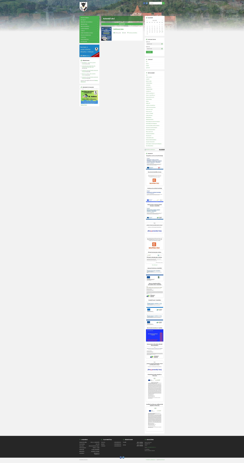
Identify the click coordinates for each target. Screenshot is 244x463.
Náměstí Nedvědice (149, 119)
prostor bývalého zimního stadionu (152, 125)
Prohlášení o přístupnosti (150, 459)
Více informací (154, 265)
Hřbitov (147, 101)
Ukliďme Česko (84, 105)
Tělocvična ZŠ (148, 135)
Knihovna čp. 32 (149, 111)
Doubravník (148, 85)
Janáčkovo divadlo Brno (150, 105)
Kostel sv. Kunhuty (149, 113)
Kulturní (147, 65)
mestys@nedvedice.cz (151, 447)
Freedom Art (148, 91)
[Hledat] (163, 3)
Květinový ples (118, 29)
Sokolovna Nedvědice (133, 32)
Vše (146, 61)
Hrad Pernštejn (149, 99)
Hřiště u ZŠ (148, 103)
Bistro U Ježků (148, 81)
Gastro (147, 63)
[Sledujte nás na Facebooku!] (144, 3)
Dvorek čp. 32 (148, 87)
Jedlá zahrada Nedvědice (151, 107)
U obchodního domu (150, 137)
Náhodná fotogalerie (88, 87)
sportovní (148, 67)
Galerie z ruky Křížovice (150, 95)
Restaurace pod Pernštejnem (151, 127)
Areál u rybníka (149, 77)
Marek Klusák (162, 459)
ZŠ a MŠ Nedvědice (149, 145)
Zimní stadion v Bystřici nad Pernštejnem (153, 143)
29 (159, 31)
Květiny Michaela (149, 115)
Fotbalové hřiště (149, 89)
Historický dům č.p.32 (150, 97)
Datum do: (148, 46)
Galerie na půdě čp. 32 (150, 93)
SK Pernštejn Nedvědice (150, 129)
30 (162, 31)
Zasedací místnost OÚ (150, 141)
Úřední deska (86, 60)
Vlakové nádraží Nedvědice (151, 139)
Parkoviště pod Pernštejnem (151, 123)
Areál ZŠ (147, 79)
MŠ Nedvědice (148, 117)
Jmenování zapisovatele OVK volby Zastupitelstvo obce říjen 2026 (88, 66)
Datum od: (148, 41)
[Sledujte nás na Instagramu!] (147, 3)
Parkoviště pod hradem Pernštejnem (153, 121)
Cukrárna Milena (149, 83)
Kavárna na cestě (149, 109)
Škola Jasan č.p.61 (149, 131)
